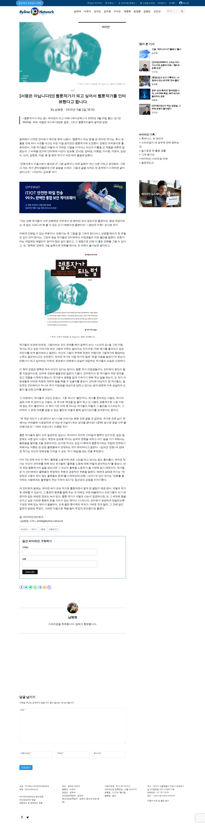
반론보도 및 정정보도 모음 (31, 803)
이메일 (25, 547)
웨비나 (163, 3)
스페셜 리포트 (149, 3)
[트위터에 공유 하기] (26, 587)
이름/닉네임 (25, 753)
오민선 (157, 11)
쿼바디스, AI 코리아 (152, 138)
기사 (72, 90)
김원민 (147, 11)
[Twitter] (27, 817)
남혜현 (59, 109)
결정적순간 (147, 162)
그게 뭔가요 (148, 154)
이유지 (87, 11)
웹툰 (43, 529)
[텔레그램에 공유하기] (40, 587)
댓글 (22, 710)
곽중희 (127, 11)
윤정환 (137, 11)
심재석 (77, 11)
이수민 (117, 11)
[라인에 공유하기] (31, 587)
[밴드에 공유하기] (35, 587)
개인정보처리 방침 (27, 800)
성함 (24, 559)
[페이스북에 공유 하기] (21, 587)
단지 (34, 529)
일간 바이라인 (96, 3)
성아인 (97, 11)
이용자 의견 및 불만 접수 (158, 800)
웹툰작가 (53, 529)
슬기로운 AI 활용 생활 (153, 150)
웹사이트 (97, 753)
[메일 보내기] (44, 587)
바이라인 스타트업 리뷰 (154, 158)
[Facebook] (21, 817)
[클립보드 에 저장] (49, 587)
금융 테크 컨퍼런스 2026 (29, 3)
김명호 (24, 529)
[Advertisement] (72, 668)
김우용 (107, 11)
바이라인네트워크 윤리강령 (31, 796)
